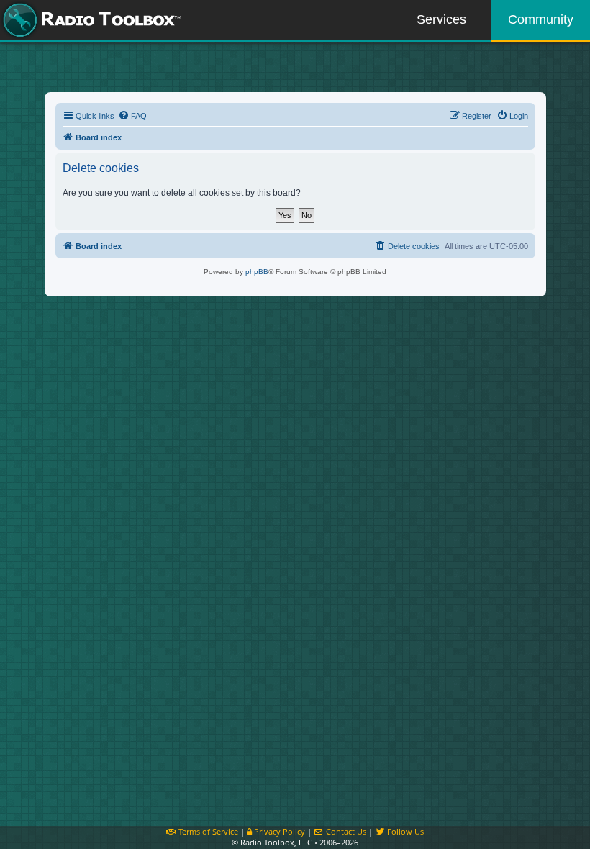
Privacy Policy (278, 831)
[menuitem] (132, 115)
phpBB (256, 272)
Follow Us (404, 831)
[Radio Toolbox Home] (90, 20)
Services (441, 19)
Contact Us (345, 831)
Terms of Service (207, 831)
